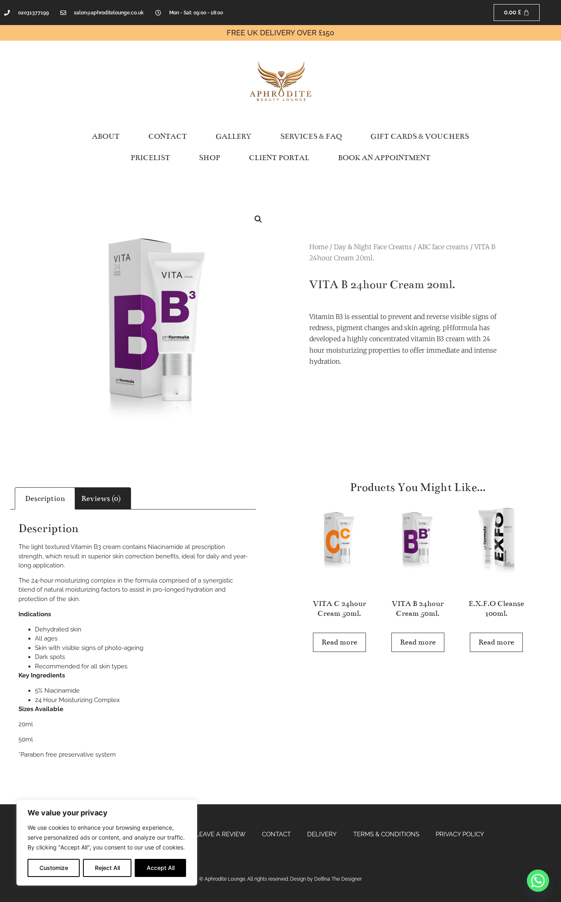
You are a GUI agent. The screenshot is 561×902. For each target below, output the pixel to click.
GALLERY (233, 136)
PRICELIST (150, 157)
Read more (339, 642)
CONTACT (167, 136)
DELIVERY (322, 834)
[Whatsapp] (538, 881)
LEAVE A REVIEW (220, 834)
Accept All (161, 867)
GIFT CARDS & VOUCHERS (419, 136)
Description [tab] (45, 498)
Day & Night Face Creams (373, 247)
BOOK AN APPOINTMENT (384, 157)
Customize (53, 867)
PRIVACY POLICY (460, 834)
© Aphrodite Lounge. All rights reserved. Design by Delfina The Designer (280, 879)
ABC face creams (443, 247)
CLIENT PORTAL (279, 157)
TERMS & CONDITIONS (386, 834)
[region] (106, 842)
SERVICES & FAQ (311, 136)
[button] (258, 219)
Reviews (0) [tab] (101, 498)
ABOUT (106, 136)
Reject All (107, 867)
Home (318, 247)
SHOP (209, 157)
